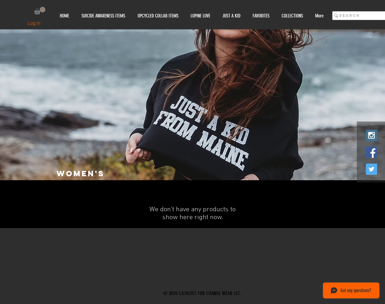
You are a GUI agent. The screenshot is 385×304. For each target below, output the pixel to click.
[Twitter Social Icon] (371, 169)
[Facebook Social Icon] (371, 152)
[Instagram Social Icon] (371, 135)
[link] (39, 10)
